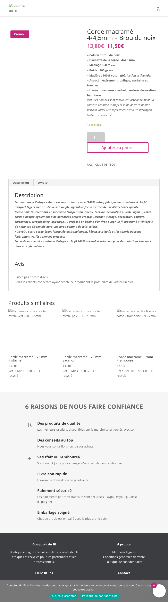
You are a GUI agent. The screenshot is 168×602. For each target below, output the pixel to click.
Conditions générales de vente (124, 557)
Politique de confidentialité (100, 595)
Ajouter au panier (117, 147)
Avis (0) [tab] (43, 183)
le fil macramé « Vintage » (135, 222)
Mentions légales (124, 552)
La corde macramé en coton (33, 241)
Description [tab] (21, 183)
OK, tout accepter (64, 595)
